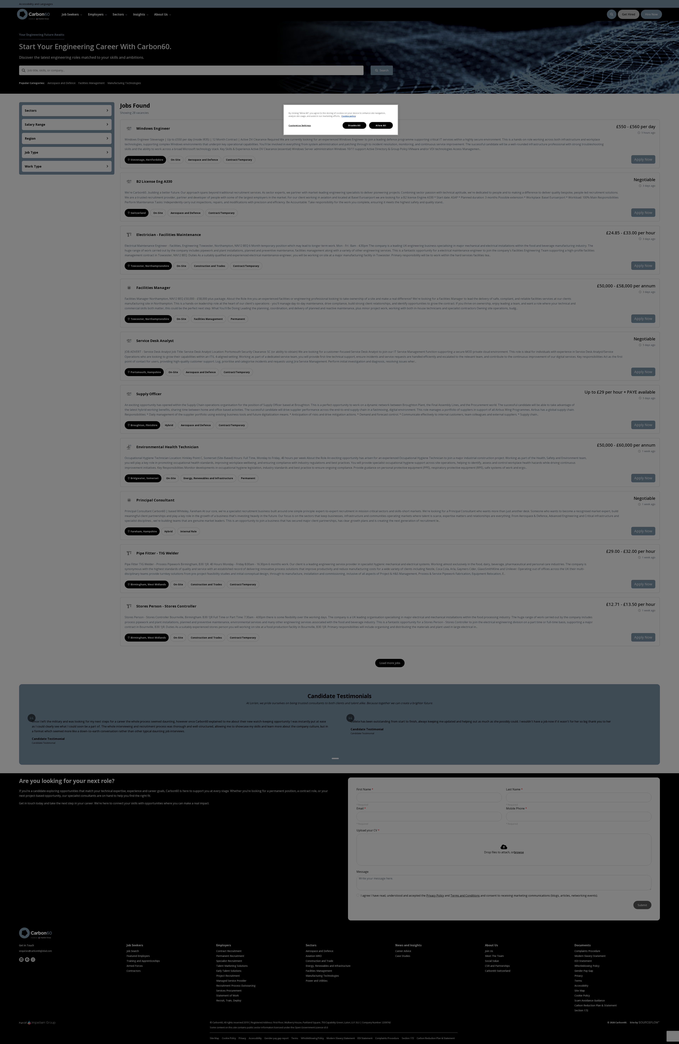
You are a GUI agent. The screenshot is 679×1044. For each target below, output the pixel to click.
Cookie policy (348, 116)
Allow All (381, 125)
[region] (340, 119)
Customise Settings (300, 125)
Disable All (354, 125)
